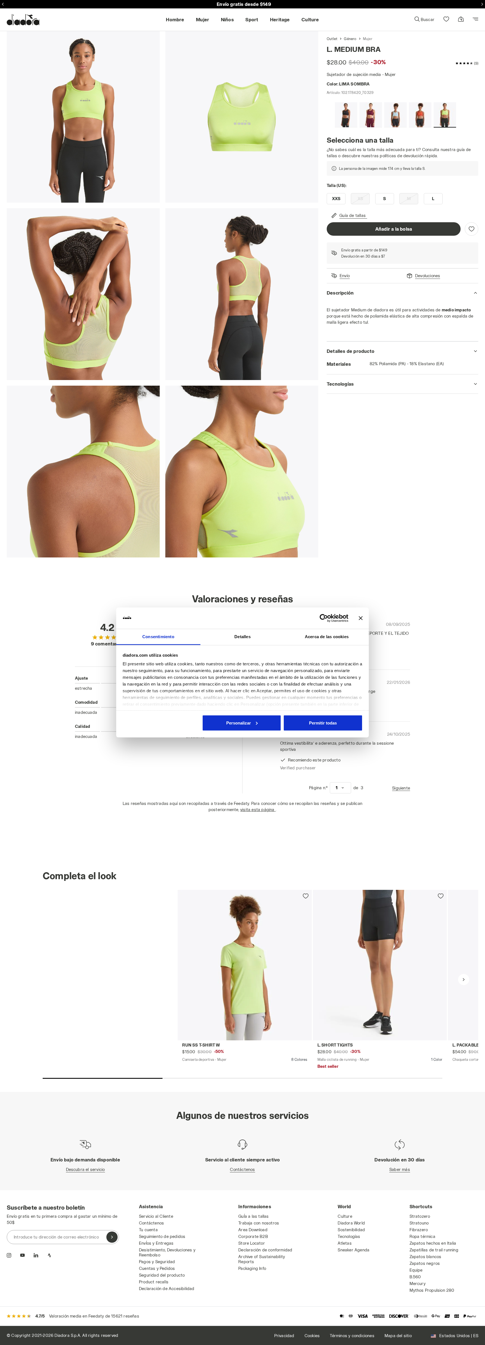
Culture (345, 1216)
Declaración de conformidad (265, 1249)
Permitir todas (323, 722)
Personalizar (238, 722)
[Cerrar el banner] (361, 618)
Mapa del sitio (398, 1335)
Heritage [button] (280, 19)
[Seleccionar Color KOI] (420, 115)
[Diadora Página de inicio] (23, 19)
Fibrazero (418, 1229)
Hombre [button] (175, 19)
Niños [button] (227, 19)
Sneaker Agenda (353, 1249)
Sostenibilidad (351, 1229)
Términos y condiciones (352, 1335)
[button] (424, 19)
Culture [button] (310, 19)
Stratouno (419, 1223)
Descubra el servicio (85, 1169)
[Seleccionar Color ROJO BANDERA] (371, 115)
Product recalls (153, 1281)
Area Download (252, 1229)
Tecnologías (349, 1236)
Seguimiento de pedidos (162, 1236)
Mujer (367, 39)
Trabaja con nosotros (258, 1223)
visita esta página (258, 809)
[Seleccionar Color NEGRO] (346, 115)
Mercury (417, 1283)
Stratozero (419, 1216)
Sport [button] (251, 19)
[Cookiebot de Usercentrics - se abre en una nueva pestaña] (323, 618)
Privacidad (284, 1335)
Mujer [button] (202, 19)
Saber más (399, 1169)
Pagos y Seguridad (157, 1261)
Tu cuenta (148, 1229)
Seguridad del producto (162, 1275)
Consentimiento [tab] (158, 636)
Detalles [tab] (242, 636)
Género (350, 39)
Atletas (344, 1243)
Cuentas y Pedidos (157, 1268)
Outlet (332, 39)
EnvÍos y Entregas (156, 1243)
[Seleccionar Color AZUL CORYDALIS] (395, 115)
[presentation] (463, 979)
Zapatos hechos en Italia (432, 1243)
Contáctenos (242, 1169)
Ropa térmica (422, 1236)
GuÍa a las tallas (253, 1216)
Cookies (312, 1335)
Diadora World (351, 1223)
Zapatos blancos (425, 1256)
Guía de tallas (352, 215)
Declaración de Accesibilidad (167, 1288)
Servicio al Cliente (156, 1216)
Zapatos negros (424, 1263)
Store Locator (251, 1243)
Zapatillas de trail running (433, 1249)
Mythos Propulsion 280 (431, 1290)
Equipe (416, 1270)
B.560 (415, 1276)
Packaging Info (252, 1268)
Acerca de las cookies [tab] (327, 636)
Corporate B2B (253, 1236)
